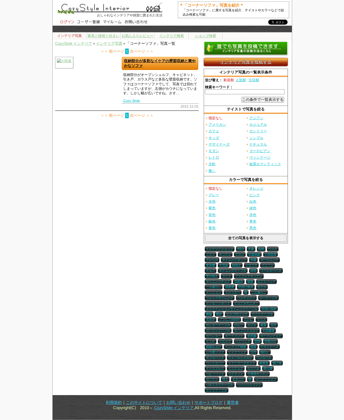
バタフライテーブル (219, 384)
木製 (251, 248)
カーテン (212, 379)
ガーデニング (269, 259)
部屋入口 (270, 341)
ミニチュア (235, 368)
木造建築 (268, 330)
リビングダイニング (219, 297)
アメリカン (217, 124)
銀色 (212, 221)
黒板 (209, 314)
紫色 (212, 208)
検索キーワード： (219, 87)
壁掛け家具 (245, 286)
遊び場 (277, 363)
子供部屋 (270, 254)
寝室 (250, 281)
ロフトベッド (266, 281)
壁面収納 (254, 254)
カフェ (214, 131)
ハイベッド (242, 341)
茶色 (212, 215)
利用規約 (114, 402)
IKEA (240, 248)
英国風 (251, 336)
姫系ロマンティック (265, 164)
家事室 (263, 363)
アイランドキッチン (248, 276)
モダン (214, 151)
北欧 (212, 164)
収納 (261, 248)
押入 (225, 379)
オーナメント (234, 336)
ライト (226, 276)
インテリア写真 (109, 43)
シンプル (256, 138)
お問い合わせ (178, 402)
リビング (225, 341)
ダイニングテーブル (232, 270)
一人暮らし (213, 286)
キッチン (225, 254)
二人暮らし (258, 292)
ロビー (238, 324)
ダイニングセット (234, 259)
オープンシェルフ (246, 330)
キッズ (214, 138)
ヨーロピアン (259, 151)
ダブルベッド (215, 357)
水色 (212, 201)
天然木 (210, 319)
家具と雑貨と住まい (103, 36)
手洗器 (223, 265)
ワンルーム (263, 357)
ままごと (238, 379)
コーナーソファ (266, 379)
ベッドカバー (215, 363)
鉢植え (236, 265)
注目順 (254, 80)
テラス (261, 319)
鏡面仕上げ (213, 346)
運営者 (233, 402)
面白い (264, 352)
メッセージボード (218, 303)
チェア (210, 270)
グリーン (267, 265)
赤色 (252, 215)
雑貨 (253, 346)
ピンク (254, 195)
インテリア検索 (171, 36)
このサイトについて (144, 402)
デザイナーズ (219, 144)
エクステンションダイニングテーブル (231, 308)
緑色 (252, 208)
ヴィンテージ (259, 157)
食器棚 (210, 265)
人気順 (240, 80)
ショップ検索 (205, 36)
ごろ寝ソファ (215, 352)
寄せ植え (212, 276)
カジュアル (258, 124)
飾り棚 (267, 368)
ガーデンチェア (271, 336)
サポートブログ (208, 402)
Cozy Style (131, 101)
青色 (252, 221)
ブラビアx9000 (229, 319)
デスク (239, 254)
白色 (252, 201)
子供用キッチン (257, 373)
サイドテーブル (216, 390)
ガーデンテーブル (218, 330)
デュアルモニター (246, 303)
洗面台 (238, 281)
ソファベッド (237, 352)
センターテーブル (218, 324)
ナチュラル (258, 144)
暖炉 (219, 314)
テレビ (248, 319)
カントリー (258, 131)
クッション (213, 292)
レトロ (214, 157)
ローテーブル (268, 297)
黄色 (212, 228)
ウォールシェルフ (240, 357)
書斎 (263, 324)
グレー (214, 195)
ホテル (261, 286)
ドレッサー (232, 292)
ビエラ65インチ (237, 314)
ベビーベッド (215, 373)
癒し (212, 171)
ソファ (210, 254)
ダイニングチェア (218, 281)
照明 (253, 270)
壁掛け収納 (269, 308)
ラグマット (235, 373)
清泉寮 (229, 286)
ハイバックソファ (249, 384)
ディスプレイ (215, 368)
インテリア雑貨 (235, 346)
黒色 (252, 228)
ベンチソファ (246, 297)
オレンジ (256, 188)
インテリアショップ (219, 248)
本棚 (253, 259)
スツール (253, 368)
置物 (257, 341)
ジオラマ (251, 265)
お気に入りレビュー (137, 36)
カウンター (213, 336)
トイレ (210, 341)
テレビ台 (212, 259)
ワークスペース (271, 270)
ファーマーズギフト (241, 363)
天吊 (273, 324)
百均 (253, 352)
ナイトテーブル (262, 314)
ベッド (272, 248)
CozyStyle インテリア (73, 43)
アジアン (256, 118)
